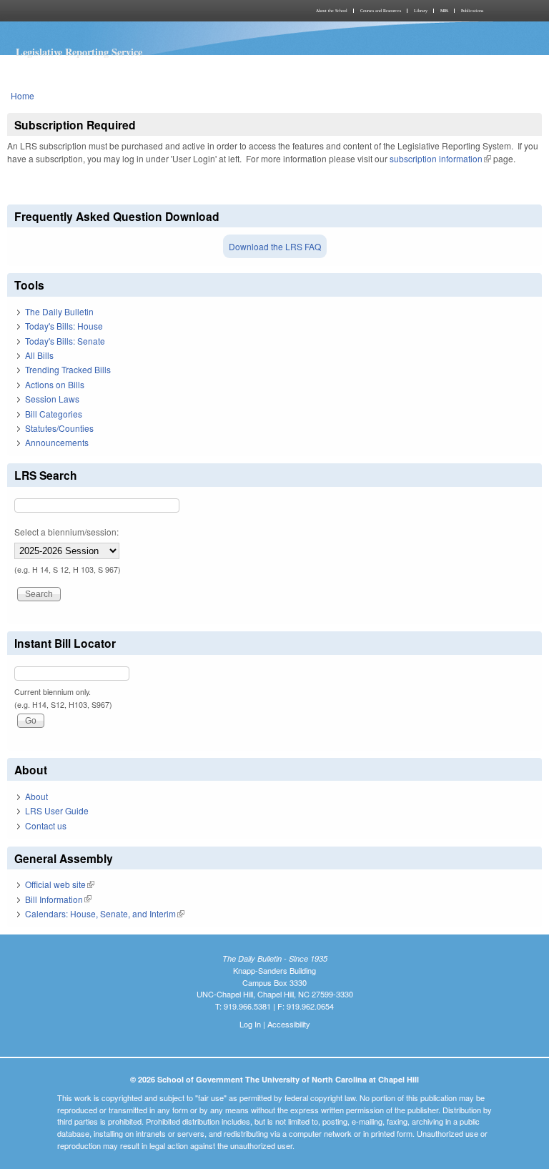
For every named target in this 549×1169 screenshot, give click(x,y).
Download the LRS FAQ (275, 246)
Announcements (57, 442)
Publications (472, 11)
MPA (444, 11)
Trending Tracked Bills (68, 369)
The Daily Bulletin (59, 311)
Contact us (45, 825)
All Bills (39, 355)
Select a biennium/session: (66, 532)
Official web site (59, 884)
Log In (250, 1024)
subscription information (440, 158)
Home (22, 95)
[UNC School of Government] (138, 10)
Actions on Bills (54, 384)
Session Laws (52, 399)
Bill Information (58, 899)
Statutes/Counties (59, 428)
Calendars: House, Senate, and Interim (104, 913)
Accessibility (288, 1024)
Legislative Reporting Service (79, 51)
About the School (331, 11)
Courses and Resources (380, 11)
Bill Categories (53, 414)
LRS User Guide (57, 810)
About (36, 796)
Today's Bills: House (64, 326)
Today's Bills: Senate (65, 341)
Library (420, 11)
